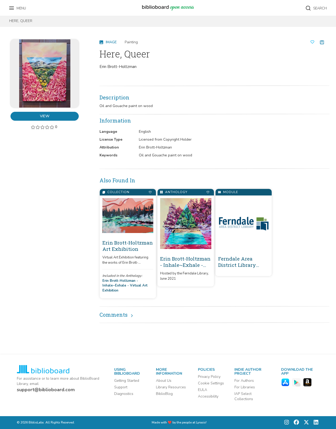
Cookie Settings (211, 383)
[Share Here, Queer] (322, 42)
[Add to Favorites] (150, 192)
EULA (202, 389)
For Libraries (244, 387)
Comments (113, 314)
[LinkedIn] (314, 422)
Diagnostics (123, 393)
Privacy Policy (209, 376)
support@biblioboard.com (46, 389)
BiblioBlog (164, 393)
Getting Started (126, 380)
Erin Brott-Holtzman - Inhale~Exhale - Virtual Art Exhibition (125, 285)
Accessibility (208, 396)
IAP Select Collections (243, 396)
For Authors (244, 380)
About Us (163, 380)
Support (120, 387)
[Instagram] (286, 422)
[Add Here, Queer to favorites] (312, 42)
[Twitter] (305, 422)
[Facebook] (295, 422)
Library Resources (171, 387)
